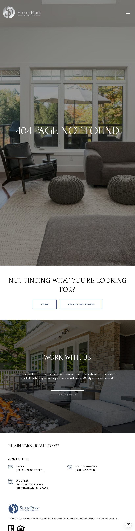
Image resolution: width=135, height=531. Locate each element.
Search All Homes (81, 304)
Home (44, 304)
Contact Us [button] (67, 395)
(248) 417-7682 (85, 470)
